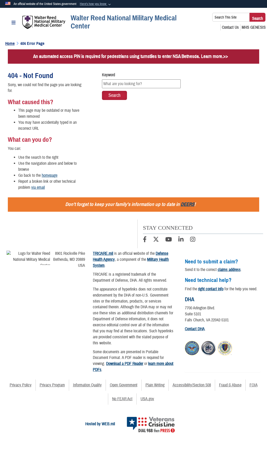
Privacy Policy (21, 385)
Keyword (108, 75)
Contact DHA (195, 329)
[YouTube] (168, 240)
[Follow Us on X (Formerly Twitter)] (156, 240)
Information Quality (87, 385)
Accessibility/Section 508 (192, 385)
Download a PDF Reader (124, 363)
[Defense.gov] (192, 347)
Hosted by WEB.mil (100, 424)
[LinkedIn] (181, 240)
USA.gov (147, 398)
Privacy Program (52, 385)
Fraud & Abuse (230, 385)
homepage (49, 175)
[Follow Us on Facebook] (145, 240)
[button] (96, 4)
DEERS (187, 204)
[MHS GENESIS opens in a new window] (254, 27)
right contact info (210, 289)
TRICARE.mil (103, 253)
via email (38, 187)
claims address (229, 269)
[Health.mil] (208, 347)
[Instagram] (192, 240)
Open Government (123, 385)
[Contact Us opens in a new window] (230, 27)
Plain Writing (155, 385)
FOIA (254, 385)
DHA (189, 299)
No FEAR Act (122, 398)
